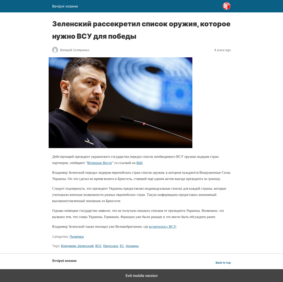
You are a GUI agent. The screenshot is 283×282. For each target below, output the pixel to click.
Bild (139, 162)
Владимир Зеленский (77, 246)
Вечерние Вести (99, 162)
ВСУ (98, 246)
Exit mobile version (142, 275)
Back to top (223, 262)
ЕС (122, 246)
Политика (77, 236)
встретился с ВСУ (162, 226)
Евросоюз (110, 246)
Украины (132, 246)
